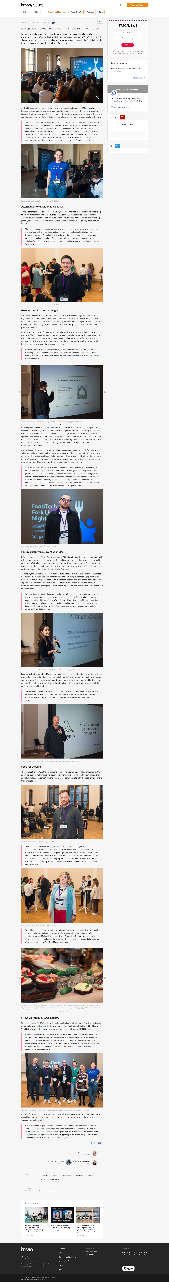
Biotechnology (66, 1175)
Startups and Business (56, 12)
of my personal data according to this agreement (127, 53)
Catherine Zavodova (56, 1161)
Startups (90, 1175)
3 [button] (64, 1011)
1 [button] (60, 424)
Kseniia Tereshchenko (81, 1161)
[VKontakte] (100, 21)
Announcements (119, 63)
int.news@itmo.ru (122, 107)
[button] (19, 392)
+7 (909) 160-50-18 (90, 1251)
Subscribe (128, 45)
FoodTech (33, 1134)
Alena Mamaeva (83, 1152)
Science (26, 12)
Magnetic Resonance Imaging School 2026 (125, 68)
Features (90, 12)
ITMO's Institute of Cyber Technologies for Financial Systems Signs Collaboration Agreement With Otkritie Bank (87, 1229)
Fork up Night (54, 1179)
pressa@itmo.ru (89, 1254)
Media (61, 1265)
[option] (62, 394)
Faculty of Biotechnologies (47, 1191)
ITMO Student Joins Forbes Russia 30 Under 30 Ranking (60, 1227)
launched (47, 1026)
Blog (101, 12)
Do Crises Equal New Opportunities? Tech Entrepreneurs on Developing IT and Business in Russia (36, 1229)
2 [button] (64, 424)
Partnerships (79, 1175)
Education (38, 12)
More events (138, 77)
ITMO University (128, 124)
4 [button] (67, 1011)
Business (54, 1175)
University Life (76, 12)
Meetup (43, 1179)
